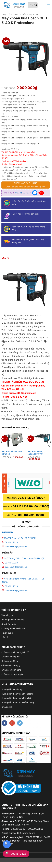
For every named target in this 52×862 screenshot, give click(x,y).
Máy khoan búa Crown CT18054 (11, 452)
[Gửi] (36, 5)
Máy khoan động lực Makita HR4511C (36, 452)
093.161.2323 (22, 192)
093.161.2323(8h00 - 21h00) (31, 506)
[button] (48, 5)
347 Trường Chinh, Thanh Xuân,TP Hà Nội (23, 558)
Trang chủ (5, 14)
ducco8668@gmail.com (16, 546)
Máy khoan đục (35, 14)
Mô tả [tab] (5, 258)
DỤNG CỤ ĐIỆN (19, 14)
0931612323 (18, 853)
